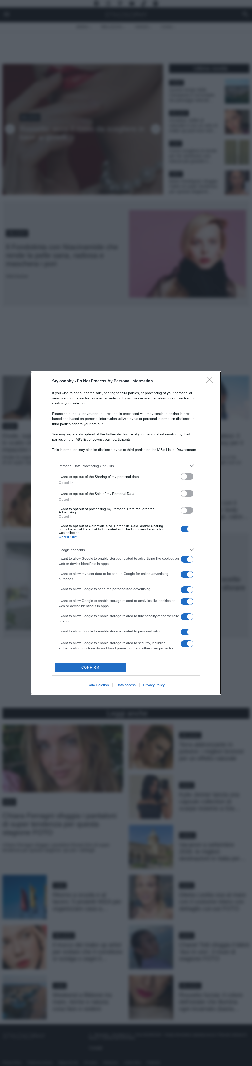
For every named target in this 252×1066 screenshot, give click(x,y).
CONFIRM (90, 667)
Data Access (126, 685)
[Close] (211, 381)
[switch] (187, 476)
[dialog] (126, 533)
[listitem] (126, 465)
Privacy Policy (154, 685)
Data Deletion (98, 685)
